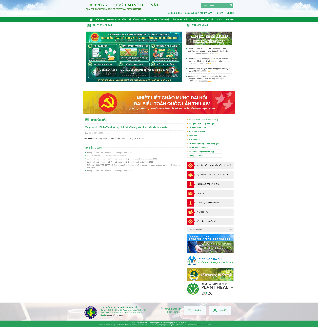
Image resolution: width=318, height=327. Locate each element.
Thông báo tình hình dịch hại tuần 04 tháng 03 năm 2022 (109, 171)
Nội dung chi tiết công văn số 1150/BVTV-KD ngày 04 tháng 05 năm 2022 (114, 138)
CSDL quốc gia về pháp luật (198, 13)
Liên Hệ (230, 13)
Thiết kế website (202, 325)
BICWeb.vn (215, 325)
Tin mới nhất (99, 119)
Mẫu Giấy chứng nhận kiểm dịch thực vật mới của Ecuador (110, 156)
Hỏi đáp (219, 13)
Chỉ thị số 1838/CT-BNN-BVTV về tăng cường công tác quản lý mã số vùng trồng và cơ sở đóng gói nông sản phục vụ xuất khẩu (133, 166)
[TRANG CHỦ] (92, 19)
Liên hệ (197, 310)
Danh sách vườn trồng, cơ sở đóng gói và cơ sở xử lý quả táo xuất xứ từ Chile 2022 (120, 162)
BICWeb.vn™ (230, 326)
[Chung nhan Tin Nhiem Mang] (172, 310)
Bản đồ (222, 310)
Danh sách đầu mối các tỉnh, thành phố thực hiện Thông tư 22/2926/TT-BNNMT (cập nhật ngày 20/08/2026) (207, 78)
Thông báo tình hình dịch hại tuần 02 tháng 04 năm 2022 (109, 153)
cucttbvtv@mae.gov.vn (115, 315)
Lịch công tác (175, 13)
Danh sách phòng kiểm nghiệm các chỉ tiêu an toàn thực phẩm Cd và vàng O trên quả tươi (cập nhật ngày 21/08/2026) (209, 61)
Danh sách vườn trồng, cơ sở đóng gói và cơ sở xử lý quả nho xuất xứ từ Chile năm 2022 (122, 159)
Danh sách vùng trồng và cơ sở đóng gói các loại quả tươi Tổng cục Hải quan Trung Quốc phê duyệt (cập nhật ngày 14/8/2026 (209, 50)
